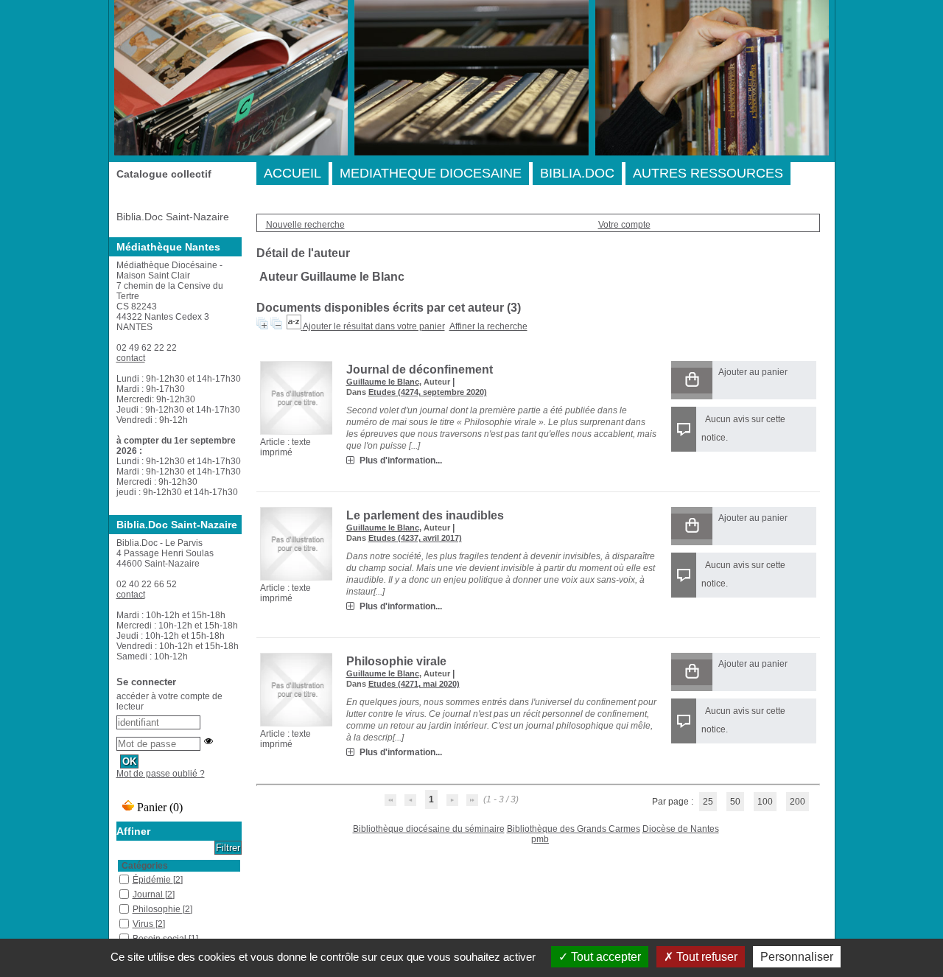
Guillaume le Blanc (382, 381)
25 (708, 801)
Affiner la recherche (488, 326)
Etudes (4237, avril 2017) (415, 537)
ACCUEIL (292, 173)
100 (765, 801)
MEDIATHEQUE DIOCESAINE (431, 173)
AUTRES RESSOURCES (708, 173)
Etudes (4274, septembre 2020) (427, 392)
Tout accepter (604, 956)
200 (797, 801)
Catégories (145, 866)
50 (735, 801)
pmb (540, 839)
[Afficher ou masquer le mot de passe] (208, 741)
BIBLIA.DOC (577, 173)
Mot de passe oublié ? (160, 773)
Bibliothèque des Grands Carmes (573, 829)
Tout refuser (705, 956)
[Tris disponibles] (295, 326)
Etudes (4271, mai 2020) (414, 683)
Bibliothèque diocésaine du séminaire (429, 829)
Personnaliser (796, 956)
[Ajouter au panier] (691, 380)
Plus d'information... (401, 460)
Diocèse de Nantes (680, 829)
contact (130, 358)
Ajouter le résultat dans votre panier (374, 326)
